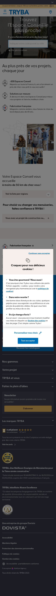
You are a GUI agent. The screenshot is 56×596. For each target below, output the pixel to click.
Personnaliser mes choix (26, 333)
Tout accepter (28, 341)
